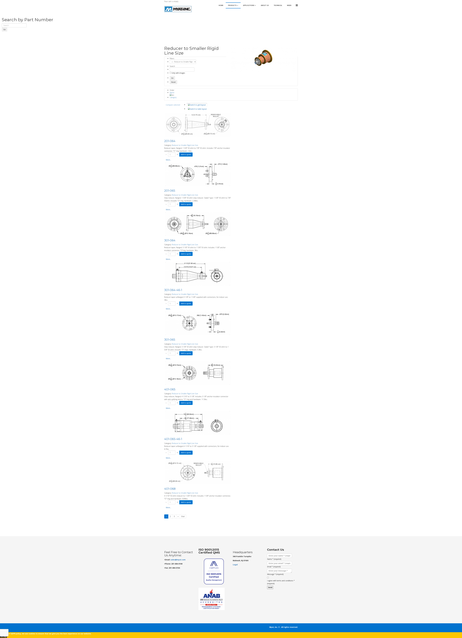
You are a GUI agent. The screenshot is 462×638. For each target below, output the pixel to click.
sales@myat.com (178, 560)
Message (275, 574)
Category (173, 97)
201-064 (169, 141)
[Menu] (297, 5)
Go (4, 29)
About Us (265, 5)
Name (172, 92)
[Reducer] (262, 59)
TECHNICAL (278, 5)
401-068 (170, 488)
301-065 (169, 339)
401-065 (169, 389)
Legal (235, 564)
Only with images (178, 73)
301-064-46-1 (173, 290)
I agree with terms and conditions (281, 582)
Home (221, 5)
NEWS (289, 5)
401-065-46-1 (173, 439)
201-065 (169, 190)
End (182, 516)
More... (168, 160)
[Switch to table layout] (197, 109)
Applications (248, 5)
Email (274, 566)
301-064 (169, 240)
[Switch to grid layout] (196, 105)
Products (232, 5)
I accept (3, 636)
